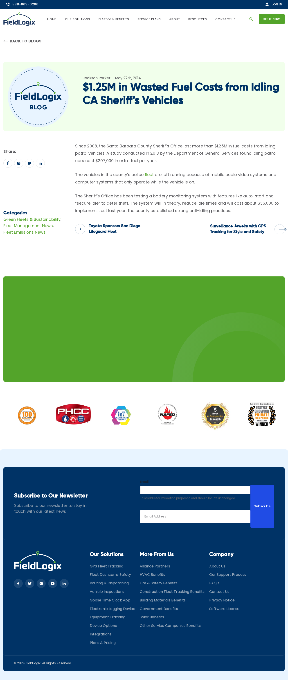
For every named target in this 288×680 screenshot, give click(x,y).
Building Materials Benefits (163, 600)
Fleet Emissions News (24, 232)
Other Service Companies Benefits (170, 625)
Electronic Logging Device (112, 608)
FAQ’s (214, 583)
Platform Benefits (114, 19)
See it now (271, 19)
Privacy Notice (222, 600)
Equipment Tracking (107, 617)
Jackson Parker (96, 78)
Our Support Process (227, 574)
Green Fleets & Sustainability (32, 219)
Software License (224, 608)
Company (221, 554)
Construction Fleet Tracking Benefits (172, 591)
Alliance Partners (155, 566)
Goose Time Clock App (110, 600)
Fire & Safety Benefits (159, 583)
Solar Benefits (152, 617)
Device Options (103, 625)
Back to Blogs (25, 41)
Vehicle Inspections (107, 591)
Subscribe (262, 506)
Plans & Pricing (103, 642)
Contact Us (225, 19)
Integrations (100, 634)
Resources (197, 19)
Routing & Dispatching (109, 583)
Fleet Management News (28, 225)
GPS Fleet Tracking (106, 566)
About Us (217, 566)
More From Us (157, 554)
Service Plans (149, 19)
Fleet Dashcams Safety (110, 574)
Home (51, 19)
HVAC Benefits (152, 574)
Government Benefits (159, 608)
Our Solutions (77, 19)
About (174, 19)
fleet (149, 174)
